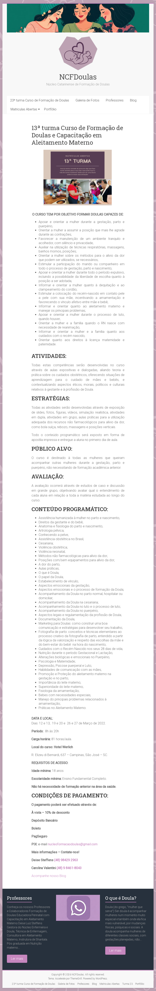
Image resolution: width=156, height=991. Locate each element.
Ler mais (17, 959)
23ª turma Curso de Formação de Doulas (39, 100)
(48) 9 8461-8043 (69, 868)
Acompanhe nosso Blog (48, 876)
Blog (133, 100)
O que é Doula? (120, 898)
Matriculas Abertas (24, 109)
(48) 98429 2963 (66, 860)
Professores (115, 100)
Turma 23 (127, 983)
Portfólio (50, 109)
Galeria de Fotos (87, 100)
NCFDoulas (78, 77)
